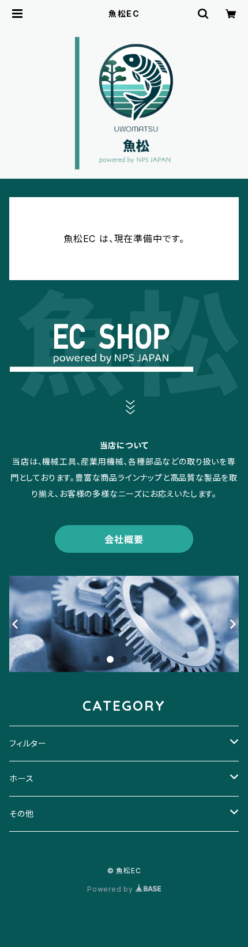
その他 (21, 813)
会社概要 (123, 539)
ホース (21, 778)
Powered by (111, 889)
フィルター (28, 743)
